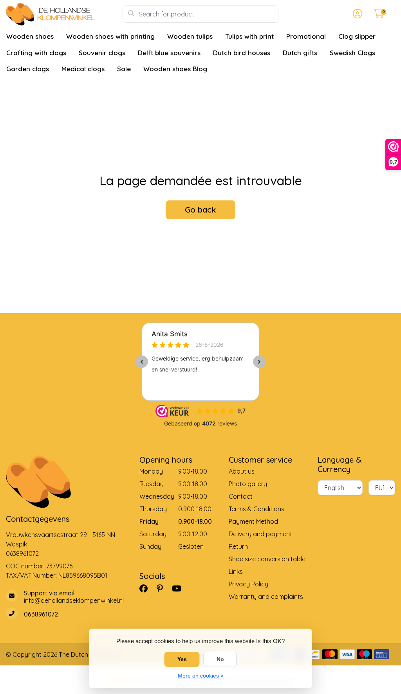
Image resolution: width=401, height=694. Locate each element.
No (220, 659)
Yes (182, 659)
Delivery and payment (260, 534)
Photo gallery (248, 484)
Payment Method (253, 521)
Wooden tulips (190, 36)
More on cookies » (201, 675)
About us (242, 471)
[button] (356, 14)
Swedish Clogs (352, 53)
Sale (124, 69)
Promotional (306, 36)
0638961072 (22, 553)
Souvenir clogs (102, 53)
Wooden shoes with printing (110, 36)
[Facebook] (146, 588)
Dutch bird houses (241, 53)
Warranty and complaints (266, 596)
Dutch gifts (300, 53)
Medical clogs (83, 69)
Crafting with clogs (36, 53)
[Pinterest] (163, 588)
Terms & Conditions (256, 509)
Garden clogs (27, 69)
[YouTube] (180, 588)
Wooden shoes (30, 36)
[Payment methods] (312, 654)
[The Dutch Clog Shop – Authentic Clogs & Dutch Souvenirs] (64, 14)
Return (238, 546)
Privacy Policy (248, 584)
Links (236, 571)
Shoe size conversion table (267, 559)
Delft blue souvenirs (169, 53)
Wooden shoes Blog (175, 69)
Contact (241, 496)
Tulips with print (249, 36)
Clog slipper (357, 36)
